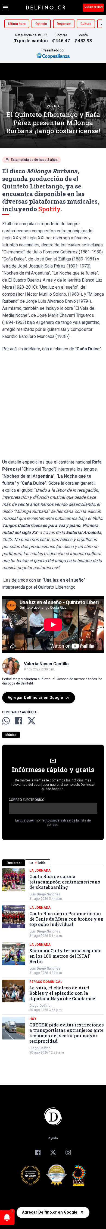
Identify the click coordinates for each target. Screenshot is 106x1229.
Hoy (32, 1019)
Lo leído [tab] (38, 863)
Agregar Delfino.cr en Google (35, 697)
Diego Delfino (40, 1006)
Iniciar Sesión (93, 7)
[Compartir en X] (31, 720)
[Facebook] (38, 1152)
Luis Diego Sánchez (44, 894)
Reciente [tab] (13, 863)
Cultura (85, 24)
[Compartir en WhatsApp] (6, 721)
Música (11, 735)
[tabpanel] (53, 961)
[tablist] (53, 862)
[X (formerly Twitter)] (53, 1152)
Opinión (41, 24)
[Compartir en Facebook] (18, 720)
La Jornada (40, 870)
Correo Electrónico (27, 800)
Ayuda (53, 1138)
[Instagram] (68, 1152)
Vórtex (53, 106)
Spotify (49, 209)
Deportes (64, 24)
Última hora (17, 24)
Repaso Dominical (45, 982)
